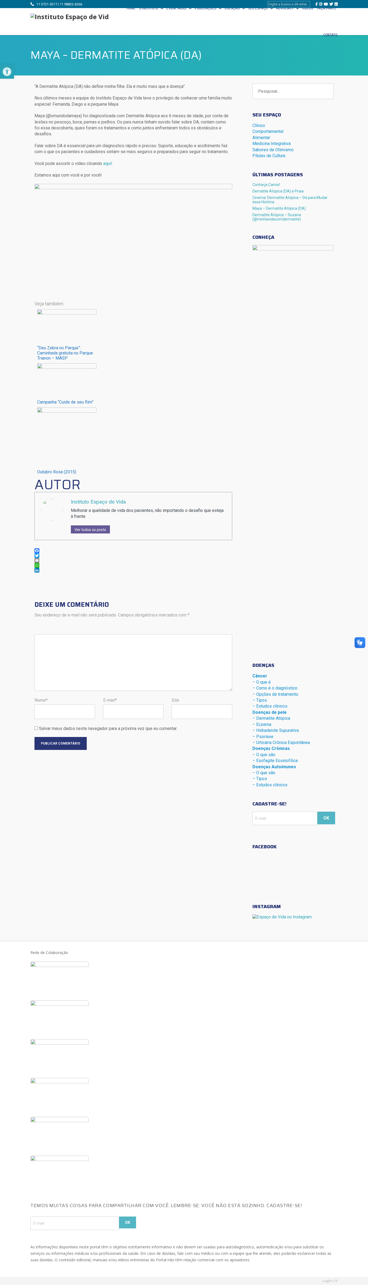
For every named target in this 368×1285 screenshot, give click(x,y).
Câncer (259, 675)
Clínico (258, 125)
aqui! (107, 163)
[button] (7, 72)
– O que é (261, 682)
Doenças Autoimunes (274, 766)
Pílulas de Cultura (268, 155)
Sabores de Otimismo (273, 149)
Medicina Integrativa (271, 143)
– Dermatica (271, 718)
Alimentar (261, 137)
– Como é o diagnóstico (274, 688)
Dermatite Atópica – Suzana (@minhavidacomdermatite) (276, 217)
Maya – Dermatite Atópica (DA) (279, 208)
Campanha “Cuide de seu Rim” (65, 402)
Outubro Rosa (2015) (56, 471)
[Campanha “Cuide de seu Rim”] (66, 367)
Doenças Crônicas (271, 748)
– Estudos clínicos (269, 706)
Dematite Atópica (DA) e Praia (278, 191)
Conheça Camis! (266, 184)
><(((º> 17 (330, 1281)
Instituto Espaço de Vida (98, 502)
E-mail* (110, 700)
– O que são (263, 754)
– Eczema (261, 724)
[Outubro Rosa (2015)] (66, 411)
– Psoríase (262, 736)
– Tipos (259, 700)
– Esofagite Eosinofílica (275, 760)
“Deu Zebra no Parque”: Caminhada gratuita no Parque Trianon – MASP (65, 353)
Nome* (41, 700)
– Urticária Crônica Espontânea (281, 742)
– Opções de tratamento (275, 694)
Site (175, 700)
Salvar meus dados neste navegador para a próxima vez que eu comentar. (108, 728)
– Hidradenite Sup (275, 730)
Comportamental (267, 131)
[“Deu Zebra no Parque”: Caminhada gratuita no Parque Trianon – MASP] (66, 313)
